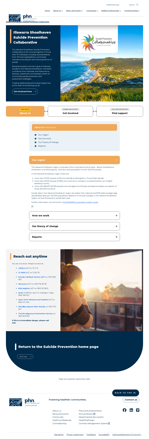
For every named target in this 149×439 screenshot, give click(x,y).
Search (132, 5)
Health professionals (110, 11)
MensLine (22, 284)
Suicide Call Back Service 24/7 (31, 277)
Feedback (91, 435)
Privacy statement (75, 435)
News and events (73, 11)
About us (56, 411)
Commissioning (131, 11)
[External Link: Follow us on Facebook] (123, 409)
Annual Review (86, 414)
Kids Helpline (24, 288)
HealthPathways (112, 5)
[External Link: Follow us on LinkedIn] (130, 409)
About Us (57, 11)
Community (91, 11)
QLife (20, 293)
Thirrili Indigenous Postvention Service (35, 314)
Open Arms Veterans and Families (33, 300)
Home (47, 11)
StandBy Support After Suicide (31, 307)
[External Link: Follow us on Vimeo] (136, 409)
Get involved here (23, 91)
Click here (23, 357)
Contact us (131, 399)
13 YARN (21, 273)
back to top (123, 393)
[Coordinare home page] (23, 402)
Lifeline (21, 268)
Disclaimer (59, 435)
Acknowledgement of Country (126, 435)
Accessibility (104, 435)
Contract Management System (93, 423)
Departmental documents (91, 417)
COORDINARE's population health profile (80, 202)
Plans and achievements (90, 411)
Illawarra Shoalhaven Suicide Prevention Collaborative (27, 22)
